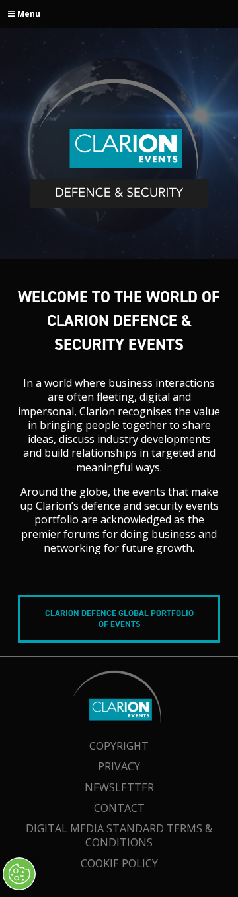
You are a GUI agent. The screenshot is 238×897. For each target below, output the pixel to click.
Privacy (119, 766)
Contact (119, 808)
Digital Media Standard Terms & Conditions (119, 835)
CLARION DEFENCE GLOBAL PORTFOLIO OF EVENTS (119, 618)
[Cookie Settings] (19, 873)
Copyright (119, 746)
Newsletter (119, 787)
